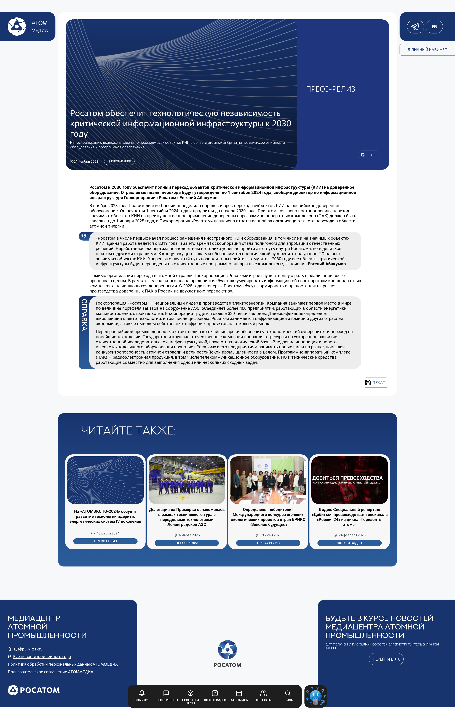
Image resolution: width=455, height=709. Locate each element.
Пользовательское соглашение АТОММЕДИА (50, 671)
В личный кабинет (427, 49)
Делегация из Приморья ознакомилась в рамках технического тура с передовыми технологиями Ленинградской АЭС (187, 517)
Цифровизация (119, 161)
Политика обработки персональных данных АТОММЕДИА (63, 664)
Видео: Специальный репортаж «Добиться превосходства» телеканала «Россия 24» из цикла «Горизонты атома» (350, 517)
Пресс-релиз (105, 541)
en (434, 26)
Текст (379, 382)
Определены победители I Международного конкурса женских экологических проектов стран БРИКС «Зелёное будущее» (268, 517)
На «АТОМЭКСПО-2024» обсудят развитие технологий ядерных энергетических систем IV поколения (105, 516)
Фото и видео (349, 543)
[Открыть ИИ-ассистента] (315, 696)
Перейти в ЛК (386, 659)
